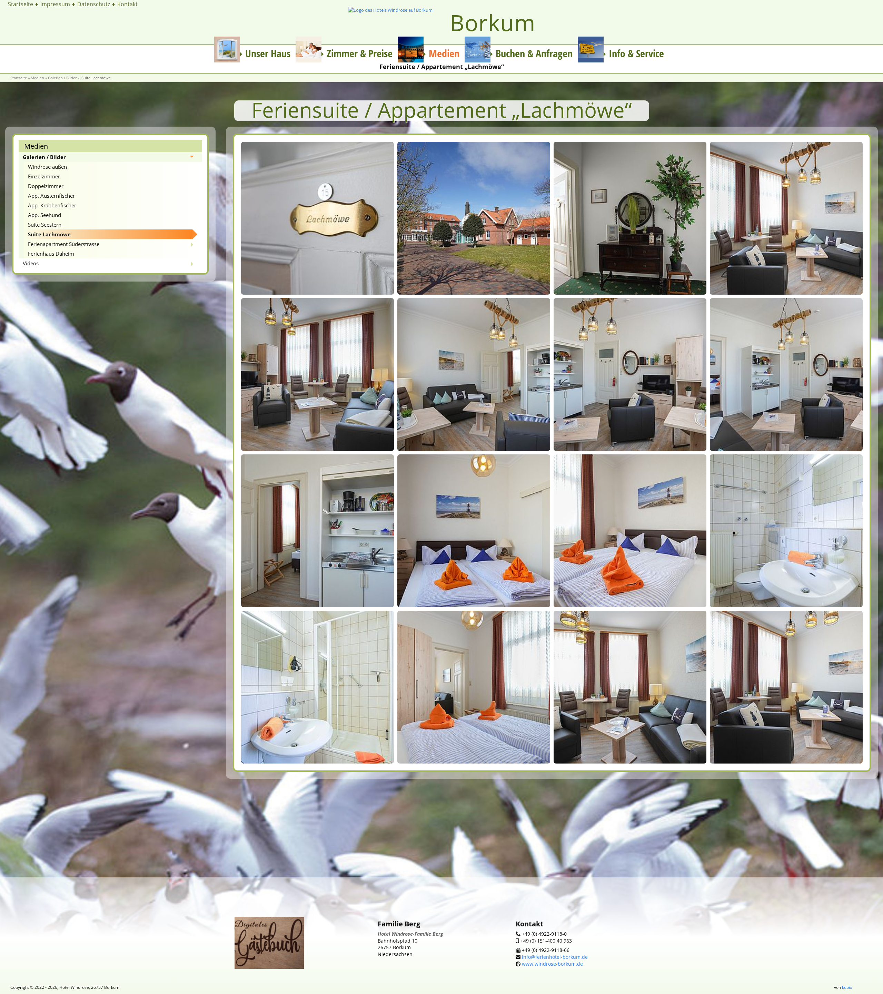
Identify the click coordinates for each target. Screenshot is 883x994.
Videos (31, 263)
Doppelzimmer (45, 186)
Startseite (20, 4)
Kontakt (127, 4)
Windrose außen (47, 166)
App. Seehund (44, 214)
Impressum (55, 4)
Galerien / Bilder (62, 77)
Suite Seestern (44, 224)
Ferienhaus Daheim (51, 253)
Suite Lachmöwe (49, 234)
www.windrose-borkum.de (552, 964)
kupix (847, 987)
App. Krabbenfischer (52, 205)
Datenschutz (93, 4)
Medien (37, 77)
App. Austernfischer (51, 195)
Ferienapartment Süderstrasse (63, 243)
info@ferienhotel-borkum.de (554, 957)
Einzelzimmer (44, 176)
